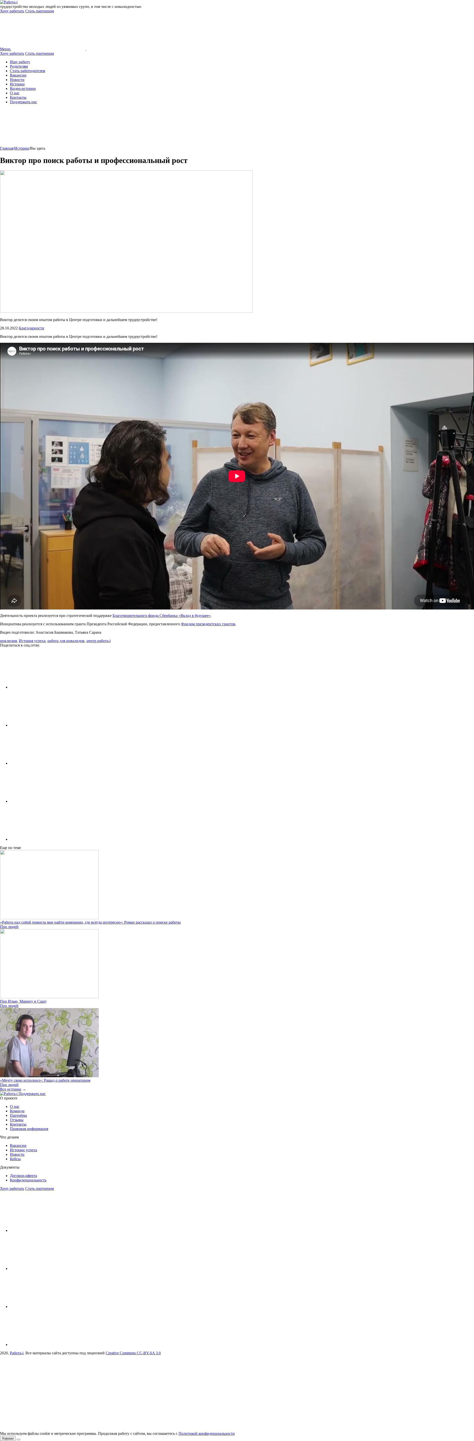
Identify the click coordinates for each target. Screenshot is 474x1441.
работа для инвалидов (65, 641)
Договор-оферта (23, 1176)
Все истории (10, 1089)
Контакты (18, 97)
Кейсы (15, 1159)
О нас (15, 93)
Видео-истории (23, 88)
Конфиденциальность (28, 1180)
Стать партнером (39, 11)
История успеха (32, 641)
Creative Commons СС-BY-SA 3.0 (133, 1353)
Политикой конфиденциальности (206, 1433)
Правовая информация (29, 1129)
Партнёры (18, 1115)
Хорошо (8, 1438)
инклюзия (8, 641)
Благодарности (31, 328)
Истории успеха (23, 1150)
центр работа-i (98, 641)
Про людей (9, 927)
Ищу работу (20, 62)
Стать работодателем (27, 71)
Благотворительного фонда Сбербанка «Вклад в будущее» (162, 615)
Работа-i (16, 1353)
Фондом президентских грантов (208, 624)
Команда (17, 1111)
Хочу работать (12, 11)
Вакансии (18, 75)
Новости (17, 80)
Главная (6, 148)
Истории (17, 84)
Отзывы (16, 1120)
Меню (5, 49)
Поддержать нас (23, 102)
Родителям (19, 66)
